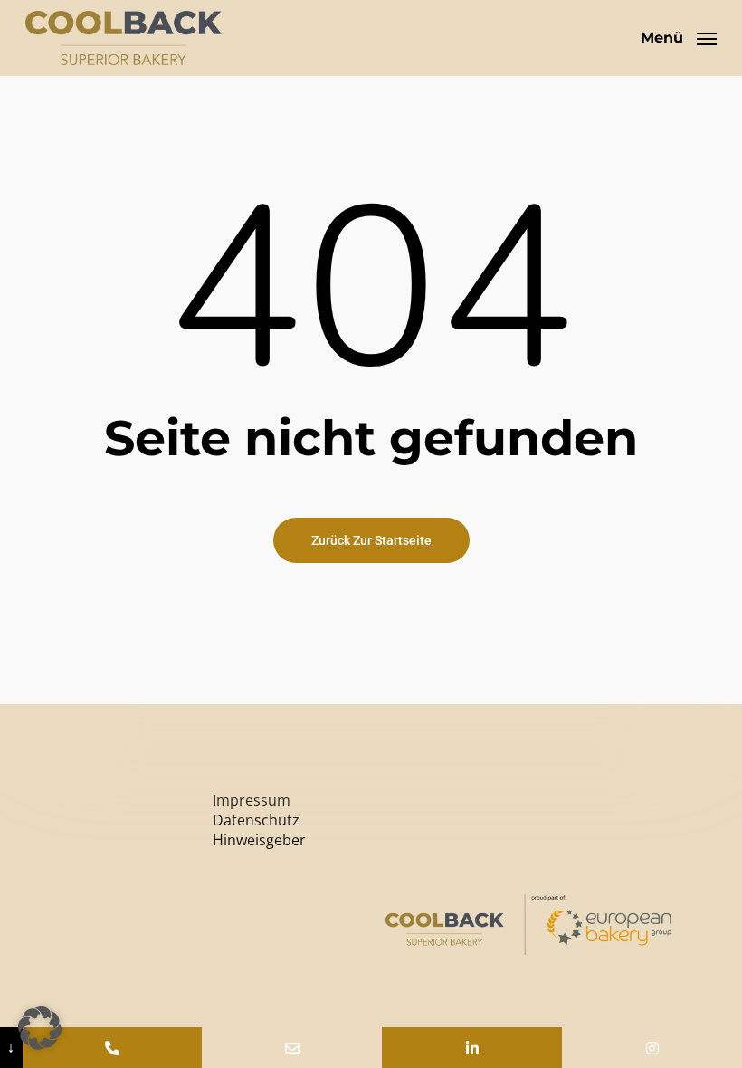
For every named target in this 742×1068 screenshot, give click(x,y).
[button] (679, 36)
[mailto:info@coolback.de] (292, 1047)
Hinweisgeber (259, 840)
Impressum (251, 800)
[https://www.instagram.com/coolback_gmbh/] (652, 1047)
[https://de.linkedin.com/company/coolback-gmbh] (472, 1047)
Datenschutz (256, 820)
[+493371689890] (113, 1047)
